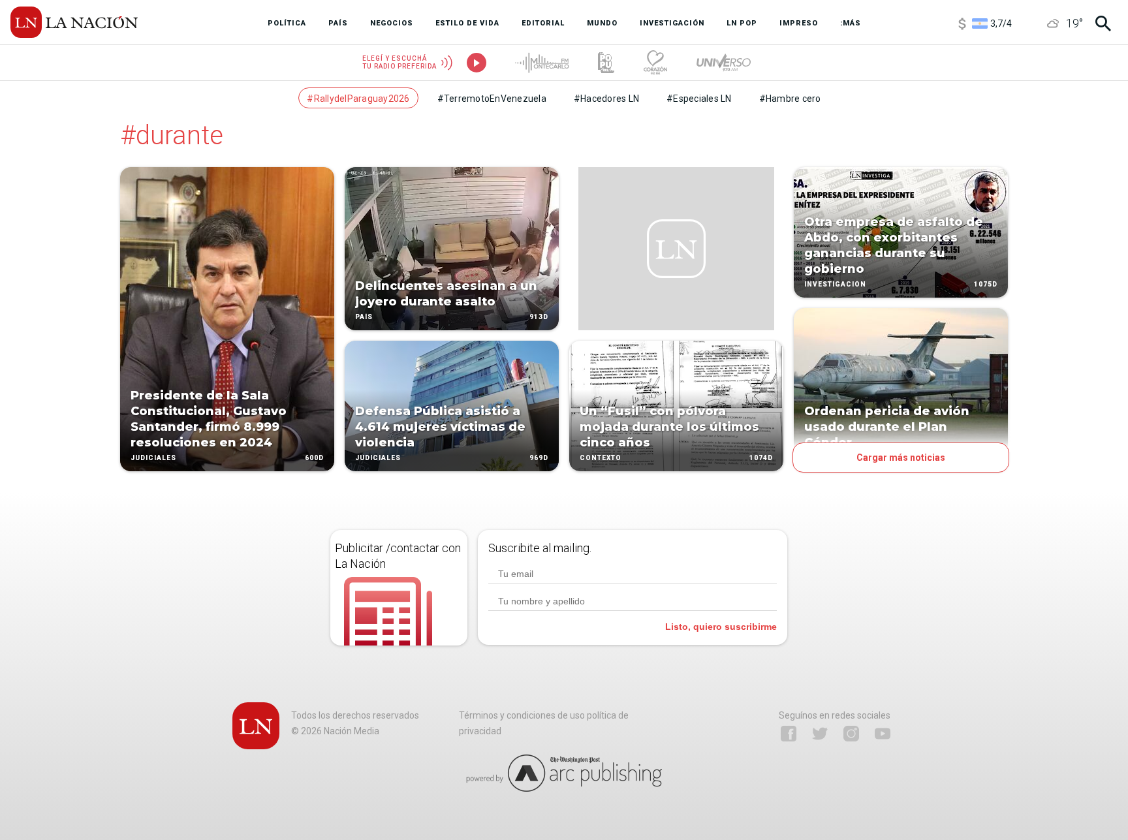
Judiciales (153, 457)
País (364, 316)
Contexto (600, 457)
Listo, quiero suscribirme (721, 626)
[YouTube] (882, 733)
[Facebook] (788, 733)
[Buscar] (1103, 23)
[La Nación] (74, 22)
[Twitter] (819, 733)
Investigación (835, 284)
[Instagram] (851, 733)
